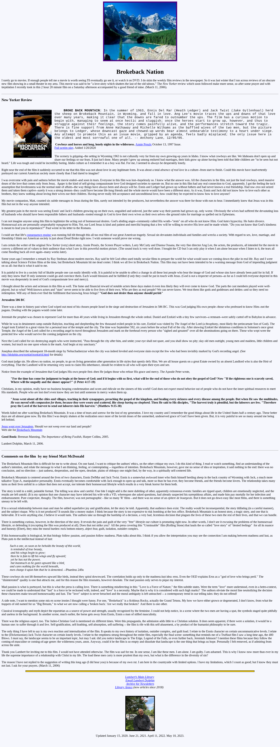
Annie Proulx (143, 144)
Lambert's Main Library (139, 677)
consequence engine (39, 234)
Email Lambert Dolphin (140, 680)
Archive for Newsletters (140, 683)
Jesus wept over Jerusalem (17, 426)
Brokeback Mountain (29, 429)
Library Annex (124, 687)
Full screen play (63, 147)
